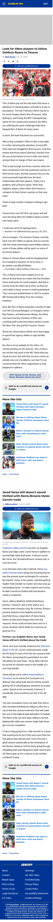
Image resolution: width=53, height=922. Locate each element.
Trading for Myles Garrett (14, 548)
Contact (6, 875)
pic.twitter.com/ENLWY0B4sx (16, 265)
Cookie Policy (31, 889)
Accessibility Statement (36, 893)
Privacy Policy (31, 884)
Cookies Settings (33, 898)
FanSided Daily (32, 879)
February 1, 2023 (38, 269)
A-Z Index (6, 898)
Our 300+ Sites (32, 875)
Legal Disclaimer (10, 893)
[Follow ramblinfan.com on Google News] (47, 388)
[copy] (17, 61)
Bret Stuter (10, 57)
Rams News (14, 474)
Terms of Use (8, 889)
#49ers (5, 258)
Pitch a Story (8, 884)
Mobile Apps (8, 879)
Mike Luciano (11, 504)
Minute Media (14, 904)
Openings (29, 870)
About (5, 870)
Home (4, 474)
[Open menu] (3, 3)
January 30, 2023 (39, 231)
